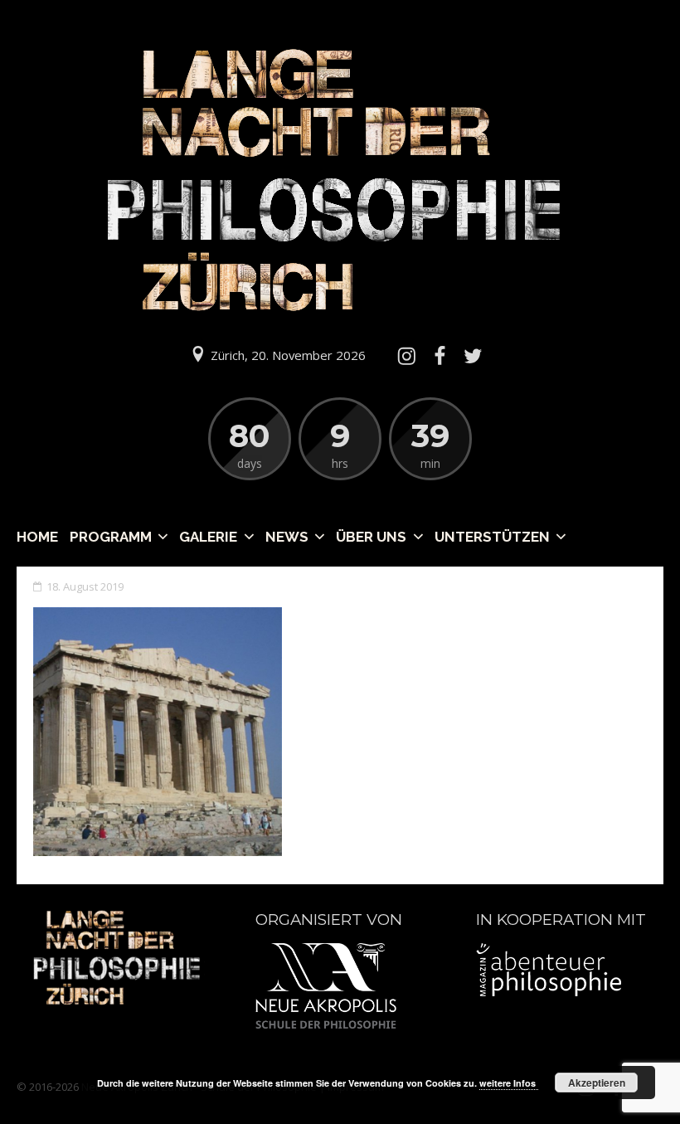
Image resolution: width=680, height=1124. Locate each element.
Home (37, 536)
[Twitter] (473, 355)
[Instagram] (406, 355)
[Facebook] (439, 355)
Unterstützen (492, 536)
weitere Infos (508, 1083)
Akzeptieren (596, 1082)
